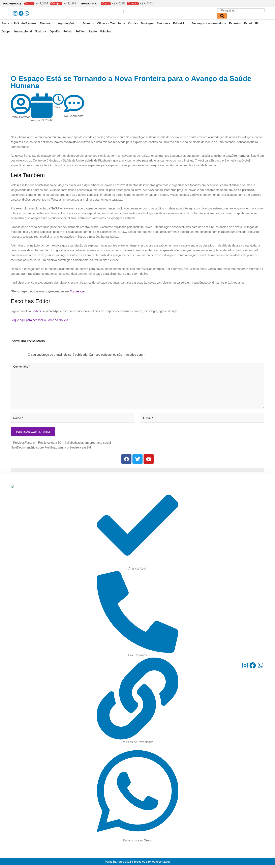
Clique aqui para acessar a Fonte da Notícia (39, 320)
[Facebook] (21, 13)
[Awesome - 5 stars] (23, 354)
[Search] (222, 16)
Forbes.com (78, 291)
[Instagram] (15, 13)
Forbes (36, 311)
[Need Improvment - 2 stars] (14, 354)
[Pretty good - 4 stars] (20, 354)
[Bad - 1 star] (10, 354)
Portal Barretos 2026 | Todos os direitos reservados (137, 861)
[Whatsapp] (26, 13)
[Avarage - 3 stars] (17, 354)
